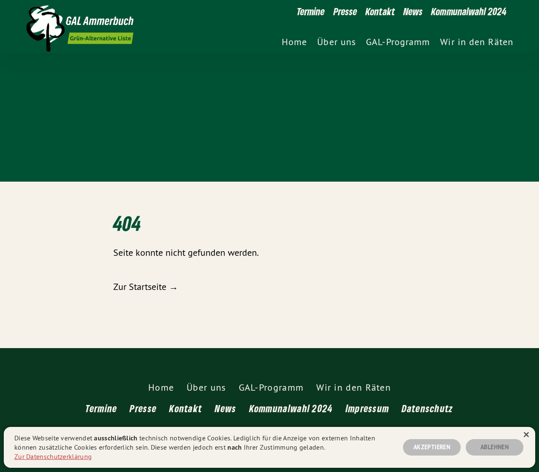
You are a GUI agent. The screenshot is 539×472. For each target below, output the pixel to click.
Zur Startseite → (145, 286)
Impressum (368, 408)
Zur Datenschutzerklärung (53, 456)
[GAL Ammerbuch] (227, 26)
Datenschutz (427, 408)
